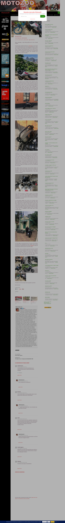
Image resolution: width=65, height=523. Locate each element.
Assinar (42, 16)
